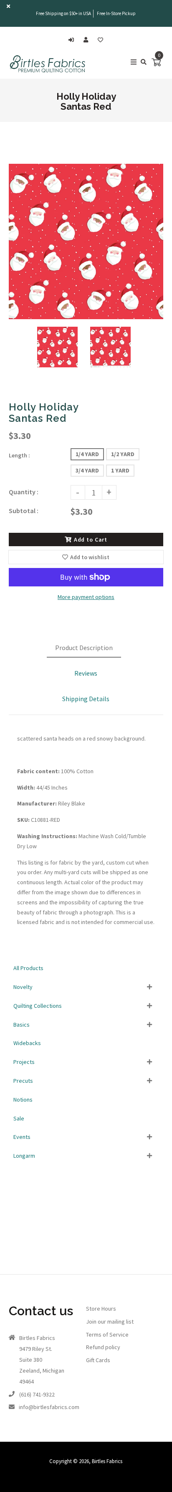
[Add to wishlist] (100, 40)
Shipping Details (85, 698)
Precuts (23, 1080)
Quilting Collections (37, 1005)
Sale (18, 1118)
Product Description (84, 647)
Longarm (24, 1155)
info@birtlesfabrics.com (49, 1407)
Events (21, 1137)
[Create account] (87, 40)
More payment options (86, 597)
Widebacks (27, 1043)
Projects (24, 1062)
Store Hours (101, 1308)
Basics (21, 1024)
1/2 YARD (122, 454)
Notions (23, 1099)
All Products (28, 968)
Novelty (23, 987)
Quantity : (23, 492)
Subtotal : (23, 510)
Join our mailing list (110, 1321)
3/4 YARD (87, 470)
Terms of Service (107, 1334)
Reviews (85, 673)
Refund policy (103, 1347)
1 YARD (120, 470)
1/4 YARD (87, 454)
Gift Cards (98, 1360)
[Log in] (73, 40)
